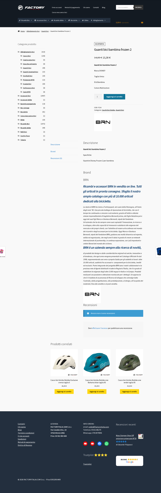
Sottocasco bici (29, 88)
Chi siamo (86, 7)
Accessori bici (42, 20)
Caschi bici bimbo (108, 110)
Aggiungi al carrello (114, 96)
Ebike (86, 20)
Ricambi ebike (59, 20)
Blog (103, 7)
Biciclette (74, 20)
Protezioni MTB (28, 80)
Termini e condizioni (26, 433)
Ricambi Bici (25, 20)
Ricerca (138, 7)
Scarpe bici (27, 84)
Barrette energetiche (28, 104)
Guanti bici (45, 31)
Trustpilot (87, 464)
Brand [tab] (53, 151)
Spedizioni (22, 439)
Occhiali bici (27, 76)
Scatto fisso (25, 136)
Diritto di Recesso (25, 445)
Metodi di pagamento (72, 7)
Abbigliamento (98, 20)
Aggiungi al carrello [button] (64, 391)
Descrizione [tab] (55, 144)
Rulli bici (24, 132)
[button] (129, 461)
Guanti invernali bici (30, 72)
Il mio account (57, 7)
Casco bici (27, 56)
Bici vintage (25, 108)
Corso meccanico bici (59, 12)
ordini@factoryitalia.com (99, 427)
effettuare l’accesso (100, 328)
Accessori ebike (26, 100)
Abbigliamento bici (33, 31)
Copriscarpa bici (29, 60)
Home (23, 31)
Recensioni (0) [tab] (56, 158)
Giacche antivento (30, 64)
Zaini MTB (26, 92)
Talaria (23, 140)
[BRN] (103, 122)
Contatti (96, 7)
